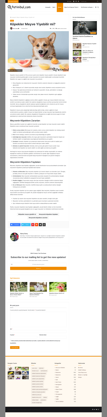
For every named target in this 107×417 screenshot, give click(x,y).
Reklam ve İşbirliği (82, 374)
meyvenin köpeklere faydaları (49, 214)
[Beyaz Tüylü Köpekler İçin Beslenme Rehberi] (38, 287)
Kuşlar (57, 391)
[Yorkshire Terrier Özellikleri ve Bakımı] (11, 369)
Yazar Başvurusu (82, 372)
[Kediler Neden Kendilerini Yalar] (11, 377)
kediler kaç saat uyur (36, 394)
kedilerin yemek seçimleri (37, 381)
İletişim (80, 377)
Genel (57, 377)
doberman (41, 368)
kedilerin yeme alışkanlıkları (38, 378)
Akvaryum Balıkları (60, 367)
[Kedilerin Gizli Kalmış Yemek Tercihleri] (18, 369)
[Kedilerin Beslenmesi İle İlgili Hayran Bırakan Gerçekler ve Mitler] (18, 373)
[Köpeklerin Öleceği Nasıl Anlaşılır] (77, 60)
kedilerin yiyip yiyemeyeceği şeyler (39, 389)
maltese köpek (35, 400)
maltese (45, 397)
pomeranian (43, 400)
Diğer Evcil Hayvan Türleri (71, 7)
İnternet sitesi (42, 334)
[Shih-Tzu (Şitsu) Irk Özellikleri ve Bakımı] (77, 53)
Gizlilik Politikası (82, 370)
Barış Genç (15, 28)
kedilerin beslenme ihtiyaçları (38, 376)
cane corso (34, 368)
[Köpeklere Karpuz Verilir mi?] (58, 287)
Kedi (54, 7)
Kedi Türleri (58, 382)
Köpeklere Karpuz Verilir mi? (56, 293)
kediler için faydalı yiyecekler (38, 392)
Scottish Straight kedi (36, 402)
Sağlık (57, 396)
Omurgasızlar (59, 394)
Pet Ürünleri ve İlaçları (87, 7)
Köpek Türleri (59, 389)
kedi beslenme (44, 370)
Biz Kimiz (80, 367)
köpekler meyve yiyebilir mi (27, 214)
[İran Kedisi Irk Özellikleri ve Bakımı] (25, 373)
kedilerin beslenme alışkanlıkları (39, 373)
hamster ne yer (35, 370)
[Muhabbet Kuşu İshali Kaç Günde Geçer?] (18, 377)
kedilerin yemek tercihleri (37, 384)
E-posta (12, 334)
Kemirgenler (59, 384)
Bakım (57, 370)
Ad (11, 329)
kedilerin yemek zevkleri (37, 386)
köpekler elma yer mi (36, 397)
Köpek (59, 7)
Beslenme (58, 372)
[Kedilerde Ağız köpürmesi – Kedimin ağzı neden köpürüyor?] (25, 377)
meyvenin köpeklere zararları (38, 217)
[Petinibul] (19, 7)
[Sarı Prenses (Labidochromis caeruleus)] (11, 373)
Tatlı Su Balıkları (60, 401)
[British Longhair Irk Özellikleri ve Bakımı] (25, 369)
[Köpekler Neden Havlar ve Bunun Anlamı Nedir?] (18, 287)
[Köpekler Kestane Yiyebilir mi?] (77, 46)
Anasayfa (47, 7)
